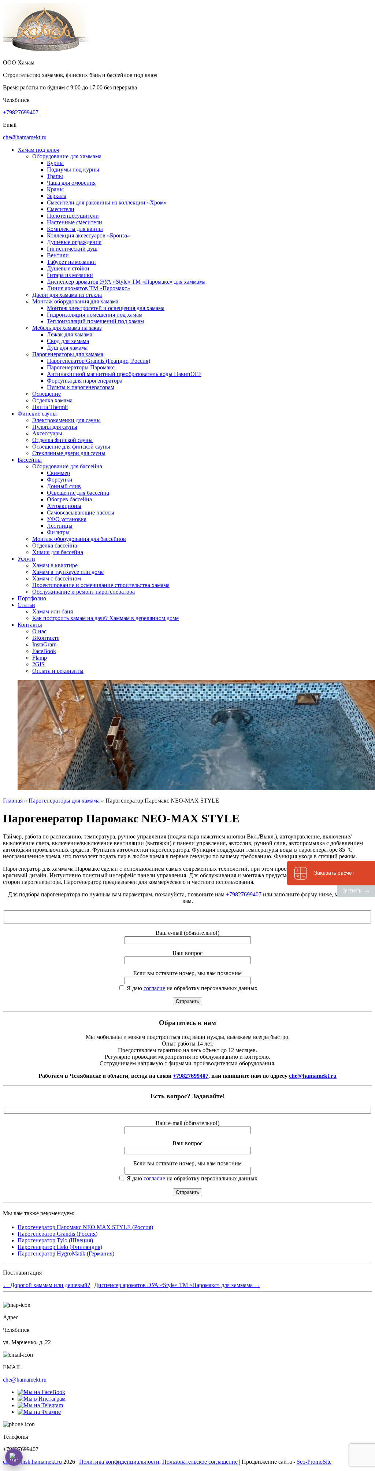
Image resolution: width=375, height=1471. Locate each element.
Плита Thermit (50, 407)
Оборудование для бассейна (67, 466)
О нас (39, 631)
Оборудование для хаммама (66, 156)
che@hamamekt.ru (25, 137)
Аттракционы (64, 506)
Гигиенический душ (72, 249)
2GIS (38, 664)
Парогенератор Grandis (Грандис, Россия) (98, 361)
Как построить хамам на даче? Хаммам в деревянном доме (105, 618)
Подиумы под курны (73, 169)
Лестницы (60, 526)
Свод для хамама (68, 341)
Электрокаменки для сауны (66, 420)
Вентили (58, 255)
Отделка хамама (52, 400)
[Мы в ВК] (40, 1405)
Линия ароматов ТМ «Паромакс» (88, 288)
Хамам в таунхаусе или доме (68, 572)
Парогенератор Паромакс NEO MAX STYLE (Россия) (85, 1227)
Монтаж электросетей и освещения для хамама (105, 308)
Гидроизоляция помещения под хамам (94, 314)
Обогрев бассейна (69, 499)
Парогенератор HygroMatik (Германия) (66, 1253)
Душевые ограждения (74, 242)
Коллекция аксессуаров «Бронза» (88, 235)
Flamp (39, 658)
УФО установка (66, 519)
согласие (154, 988)
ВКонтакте (45, 638)
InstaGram (44, 644)
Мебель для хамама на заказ (66, 328)
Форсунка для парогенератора (84, 380)
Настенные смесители (74, 222)
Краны (55, 189)
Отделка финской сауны (62, 440)
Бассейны (30, 460)
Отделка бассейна (54, 545)
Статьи (26, 605)
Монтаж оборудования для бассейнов (79, 539)
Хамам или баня (52, 611)
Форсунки (60, 479)
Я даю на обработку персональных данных (191, 988)
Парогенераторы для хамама (67, 354)
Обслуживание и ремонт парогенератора (83, 592)
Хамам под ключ (38, 150)
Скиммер (58, 473)
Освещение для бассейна (78, 493)
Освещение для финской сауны (71, 446)
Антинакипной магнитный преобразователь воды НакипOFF (124, 374)
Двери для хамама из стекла (67, 295)
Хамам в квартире (55, 565)
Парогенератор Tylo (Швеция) (55, 1240)
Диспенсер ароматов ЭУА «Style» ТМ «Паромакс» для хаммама (126, 282)
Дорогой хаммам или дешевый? (46, 1285)
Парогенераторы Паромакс (81, 367)
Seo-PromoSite (314, 1462)
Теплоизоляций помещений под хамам (95, 321)
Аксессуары (47, 433)
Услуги (26, 559)
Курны (55, 163)
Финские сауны (37, 413)
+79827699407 (20, 112)
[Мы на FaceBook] (41, 1392)
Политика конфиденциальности (119, 1462)
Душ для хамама (67, 347)
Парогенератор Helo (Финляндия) (60, 1247)
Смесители (60, 209)
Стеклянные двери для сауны (68, 453)
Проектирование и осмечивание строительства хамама (101, 585)
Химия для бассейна (57, 552)
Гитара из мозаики (70, 275)
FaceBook (44, 651)
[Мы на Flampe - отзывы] (39, 1412)
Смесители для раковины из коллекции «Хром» (107, 202)
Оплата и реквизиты (57, 671)
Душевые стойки (68, 268)
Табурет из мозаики (71, 262)
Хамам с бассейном (56, 578)
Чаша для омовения (71, 183)
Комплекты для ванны (75, 229)
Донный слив (64, 486)
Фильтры (58, 532)
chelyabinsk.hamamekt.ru (32, 1462)
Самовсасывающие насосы (80, 512)
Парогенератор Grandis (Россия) (57, 1234)
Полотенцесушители (73, 216)
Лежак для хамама (69, 334)
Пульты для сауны (54, 427)
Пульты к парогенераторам (80, 387)
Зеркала (56, 196)
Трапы (55, 176)
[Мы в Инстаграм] (42, 1399)
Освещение (46, 394)
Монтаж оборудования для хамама (75, 301)
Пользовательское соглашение (200, 1462)
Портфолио (32, 598)
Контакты (30, 625)
